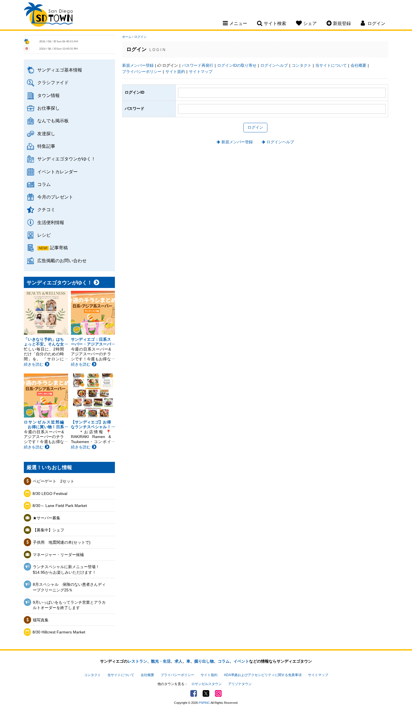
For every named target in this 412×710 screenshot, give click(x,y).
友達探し (46, 133)
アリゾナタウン (240, 684)
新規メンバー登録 (138, 65)
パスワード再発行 (197, 65)
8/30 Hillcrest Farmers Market (59, 632)
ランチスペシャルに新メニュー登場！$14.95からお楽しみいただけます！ (66, 569)
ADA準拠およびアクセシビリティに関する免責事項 (263, 675)
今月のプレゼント (55, 196)
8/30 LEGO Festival (50, 493)
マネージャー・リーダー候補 (58, 554)
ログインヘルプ (274, 65)
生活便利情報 (50, 222)
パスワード (134, 108)
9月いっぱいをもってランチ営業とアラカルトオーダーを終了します (69, 605)
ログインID (134, 92)
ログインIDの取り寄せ (236, 65)
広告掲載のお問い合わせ (62, 260)
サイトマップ (200, 71)
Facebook (193, 693)
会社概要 (358, 65)
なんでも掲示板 (53, 120)
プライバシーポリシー (141, 71)
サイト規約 (175, 71)
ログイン (140, 36)
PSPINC (204, 702)
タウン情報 (48, 95)
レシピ (44, 235)
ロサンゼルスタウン (206, 684)
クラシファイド (53, 82)
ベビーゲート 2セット (53, 481)
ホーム (126, 36)
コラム (44, 184)
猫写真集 (40, 620)
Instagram (218, 693)
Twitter (206, 693)
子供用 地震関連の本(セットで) (62, 542)
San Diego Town (48, 15)
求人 (178, 661)
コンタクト (301, 65)
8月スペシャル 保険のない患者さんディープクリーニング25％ (69, 587)
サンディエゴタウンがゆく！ (66, 158)
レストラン (137, 661)
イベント (241, 661)
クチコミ (46, 209)
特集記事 (46, 146)
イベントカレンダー (57, 171)
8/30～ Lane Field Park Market (60, 505)
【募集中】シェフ (48, 530)
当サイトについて (331, 65)
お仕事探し (48, 107)
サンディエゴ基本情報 (59, 69)
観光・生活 (161, 661)
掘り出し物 (204, 661)
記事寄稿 (59, 247)
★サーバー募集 (46, 518)
